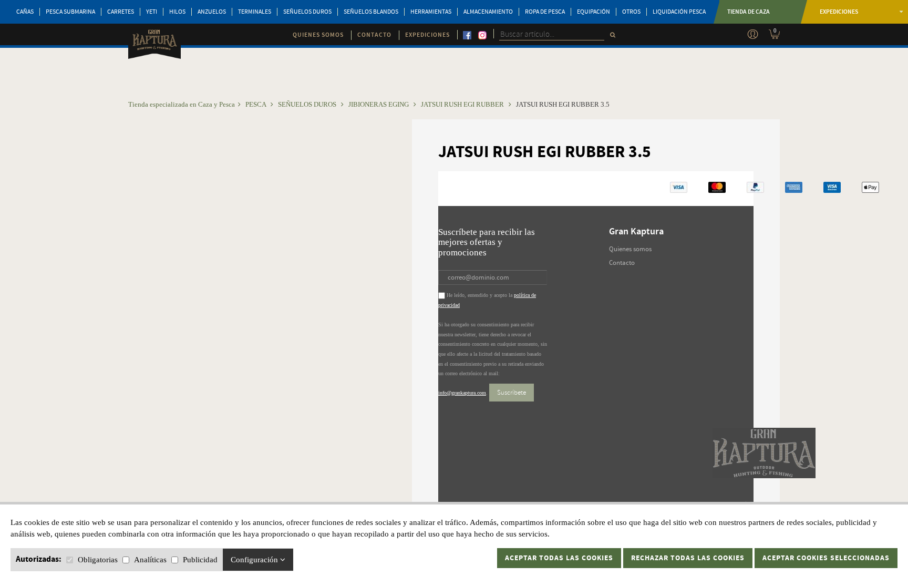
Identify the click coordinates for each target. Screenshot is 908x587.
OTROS (631, 12)
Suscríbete (511, 392)
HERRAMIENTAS (430, 12)
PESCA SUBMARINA (70, 12)
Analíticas (150, 559)
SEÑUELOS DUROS (307, 12)
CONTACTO (374, 35)
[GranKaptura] (154, 45)
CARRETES (120, 12)
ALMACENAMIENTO (488, 12)
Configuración (255, 559)
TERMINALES (254, 12)
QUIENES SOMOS (318, 35)
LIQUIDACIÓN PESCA (679, 12)
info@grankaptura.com (462, 393)
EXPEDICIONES (427, 35)
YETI (151, 12)
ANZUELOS (212, 12)
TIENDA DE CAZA (748, 12)
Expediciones (839, 12)
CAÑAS (25, 12)
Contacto (622, 263)
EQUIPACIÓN (593, 12)
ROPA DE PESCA (545, 12)
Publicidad (200, 559)
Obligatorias (98, 559)
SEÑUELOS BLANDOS (371, 12)
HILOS (177, 12)
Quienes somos (630, 249)
